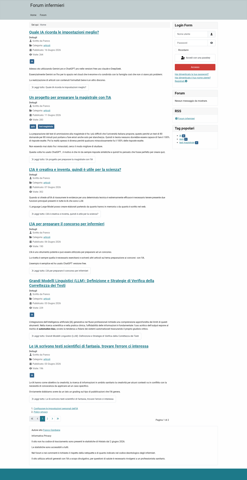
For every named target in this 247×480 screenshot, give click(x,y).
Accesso (195, 67)
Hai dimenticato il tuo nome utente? (193, 77)
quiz (33, 126)
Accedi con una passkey (197, 57)
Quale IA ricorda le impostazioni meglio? (64, 32)
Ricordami (183, 50)
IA (32, 61)
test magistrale (46, 126)
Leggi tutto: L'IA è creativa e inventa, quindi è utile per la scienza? (65, 214)
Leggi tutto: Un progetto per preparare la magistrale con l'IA (63, 159)
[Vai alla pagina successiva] (52, 418)
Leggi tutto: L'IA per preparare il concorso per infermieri (60, 270)
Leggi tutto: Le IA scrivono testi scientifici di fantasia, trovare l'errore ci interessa (73, 399)
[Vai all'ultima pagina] (58, 418)
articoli (46, 45)
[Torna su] (242, 475)
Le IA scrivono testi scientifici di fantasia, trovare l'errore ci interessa (88, 346)
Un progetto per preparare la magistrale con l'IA (70, 97)
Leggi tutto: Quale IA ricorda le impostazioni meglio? (59, 87)
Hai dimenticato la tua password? (192, 74)
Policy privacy (41, 412)
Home (33, 15)
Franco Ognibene (51, 430)
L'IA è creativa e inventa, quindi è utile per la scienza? (75, 169)
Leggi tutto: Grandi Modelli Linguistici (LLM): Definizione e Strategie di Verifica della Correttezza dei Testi (86, 336)
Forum (43, 15)
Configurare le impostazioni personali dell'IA (56, 408)
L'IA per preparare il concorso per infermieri (66, 224)
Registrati (180, 81)
